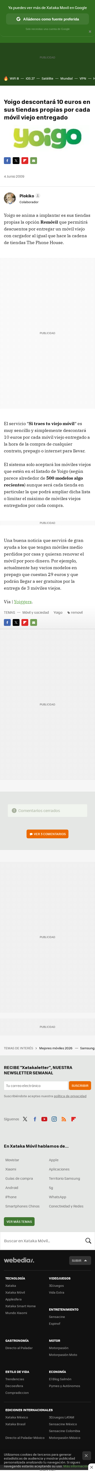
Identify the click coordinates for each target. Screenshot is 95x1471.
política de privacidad (70, 1096)
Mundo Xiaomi (16, 1312)
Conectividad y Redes (66, 1206)
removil (77, 612)
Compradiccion (17, 1392)
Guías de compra (19, 1178)
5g (51, 1187)
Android (11, 1187)
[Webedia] (19, 1263)
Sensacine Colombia (64, 1430)
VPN (83, 78)
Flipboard (24, 160)
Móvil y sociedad (35, 612)
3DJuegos (56, 1285)
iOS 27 (30, 78)
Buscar (88, 1240)
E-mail (33, 160)
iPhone (11, 1196)
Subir (76, 1260)
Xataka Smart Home (20, 1306)
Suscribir (80, 1085)
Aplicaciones (59, 1169)
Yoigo (58, 612)
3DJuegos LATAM (61, 1417)
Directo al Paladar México (25, 1437)
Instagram (54, 1118)
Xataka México (16, 1417)
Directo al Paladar (19, 1347)
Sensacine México (63, 1424)
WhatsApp (57, 1196)
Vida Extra (56, 1292)
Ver (50, 833)
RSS (64, 1118)
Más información (76, 1466)
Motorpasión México (64, 1437)
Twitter (16, 160)
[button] (29, 196)
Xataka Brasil (15, 1424)
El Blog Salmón (60, 1379)
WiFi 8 (14, 78)
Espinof (54, 1323)
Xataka (10, 1285)
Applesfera (13, 1299)
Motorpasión (58, 1347)
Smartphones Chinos (22, 1206)
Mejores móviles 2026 (56, 1048)
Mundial (66, 78)
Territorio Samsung (64, 1178)
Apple (53, 1159)
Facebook (7, 160)
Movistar (12, 1159)
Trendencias (14, 1379)
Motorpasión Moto (63, 1354)
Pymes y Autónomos (64, 1385)
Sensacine (57, 1316)
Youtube (44, 1118)
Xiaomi (10, 1169)
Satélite (47, 78)
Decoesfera (14, 1385)
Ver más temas (19, 1221)
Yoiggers (23, 601)
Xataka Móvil (15, 1292)
